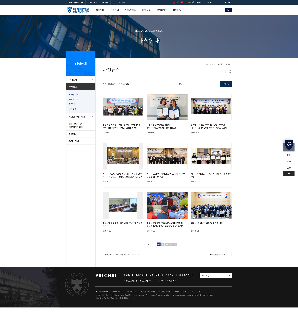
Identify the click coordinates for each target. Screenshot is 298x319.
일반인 (288, 168)
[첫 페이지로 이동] (148, 244)
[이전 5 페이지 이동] (152, 244)
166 (158, 244)
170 (175, 244)
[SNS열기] (225, 71)
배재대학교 (78, 10)
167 (162, 244)
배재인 (288, 154)
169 (171, 244)
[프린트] (230, 71)
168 (167, 244)
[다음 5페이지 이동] (182, 244)
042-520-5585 (136, 254)
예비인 (288, 161)
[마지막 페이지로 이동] (186, 244)
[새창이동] (174, 2)
